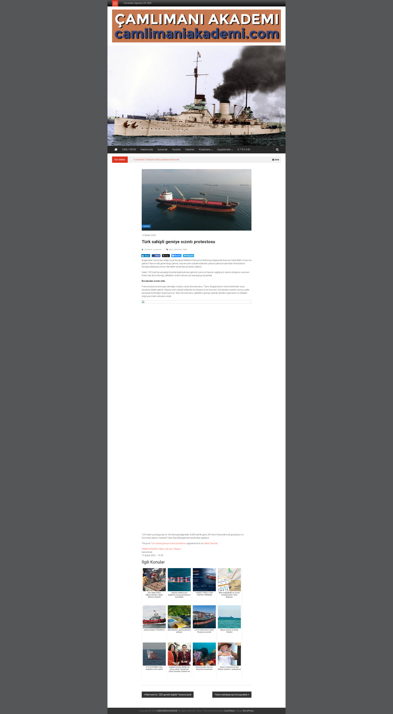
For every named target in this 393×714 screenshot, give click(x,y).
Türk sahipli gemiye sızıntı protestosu (168, 543)
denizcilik (178, 249)
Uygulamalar (224, 149)
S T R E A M (243, 149)
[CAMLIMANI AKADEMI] (116, 149)
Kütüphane (204, 149)
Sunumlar (162, 149)
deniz (171, 249)
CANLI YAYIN (129, 149)
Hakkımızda (146, 149)
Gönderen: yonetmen (153, 249)
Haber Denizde (211, 543)
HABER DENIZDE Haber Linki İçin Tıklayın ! (161, 549)
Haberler (189, 149)
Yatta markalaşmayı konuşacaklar (231, 694)
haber (185, 249)
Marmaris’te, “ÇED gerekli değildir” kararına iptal (168, 694)
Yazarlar (176, 149)
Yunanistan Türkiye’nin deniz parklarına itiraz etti (156, 159)
